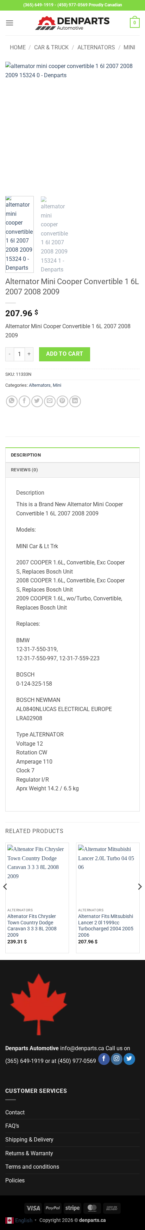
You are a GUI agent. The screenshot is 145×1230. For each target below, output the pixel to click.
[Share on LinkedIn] (75, 401)
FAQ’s (12, 1125)
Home (18, 47)
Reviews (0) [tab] (24, 469)
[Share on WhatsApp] (12, 401)
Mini (129, 47)
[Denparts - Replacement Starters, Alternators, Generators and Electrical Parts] (72, 23)
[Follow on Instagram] (116, 1059)
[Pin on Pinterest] (62, 401)
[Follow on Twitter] (129, 1059)
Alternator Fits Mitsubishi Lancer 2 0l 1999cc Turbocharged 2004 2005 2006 (105, 925)
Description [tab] (26, 455)
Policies (15, 1180)
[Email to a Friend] (50, 401)
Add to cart (64, 354)
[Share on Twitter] (37, 401)
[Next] (128, 126)
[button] (9, 22)
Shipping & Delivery (29, 1139)
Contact (15, 1112)
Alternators (96, 47)
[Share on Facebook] (24, 401)
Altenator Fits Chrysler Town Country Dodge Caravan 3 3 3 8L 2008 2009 (32, 925)
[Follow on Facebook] (104, 1059)
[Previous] (17, 126)
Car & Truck (51, 47)
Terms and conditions (32, 1166)
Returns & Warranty (29, 1153)
